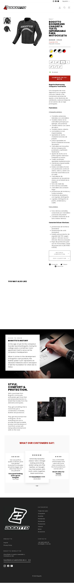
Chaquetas (41, 513)
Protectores (41, 524)
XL (60, 67)
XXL (52, 62)
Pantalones (41, 518)
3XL (57, 62)
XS (63, 62)
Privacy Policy (8, 545)
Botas (40, 529)
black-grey (60, 51)
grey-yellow (51, 51)
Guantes (40, 516)
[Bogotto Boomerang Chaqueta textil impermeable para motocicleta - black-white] (12, 321)
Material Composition (59, 253)
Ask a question (59, 258)
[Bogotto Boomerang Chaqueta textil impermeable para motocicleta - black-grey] (14, 321)
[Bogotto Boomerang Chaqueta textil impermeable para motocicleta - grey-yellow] (10, 321)
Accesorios (41, 531)
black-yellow (51, 56)
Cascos (40, 526)
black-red (64, 51)
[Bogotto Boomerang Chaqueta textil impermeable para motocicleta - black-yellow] (19, 321)
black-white (55, 51)
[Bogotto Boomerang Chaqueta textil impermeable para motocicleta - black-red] (17, 321)
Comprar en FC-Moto (60, 78)
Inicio (50, 19)
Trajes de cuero (43, 511)
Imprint (6, 542)
